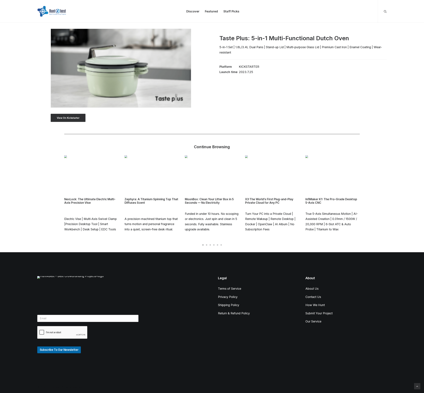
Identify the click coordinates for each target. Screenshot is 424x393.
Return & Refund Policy (234, 313)
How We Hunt (315, 305)
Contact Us (313, 297)
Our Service (313, 321)
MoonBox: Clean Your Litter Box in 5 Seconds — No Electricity (209, 201)
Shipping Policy (228, 305)
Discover (192, 11)
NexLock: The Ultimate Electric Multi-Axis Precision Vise (89, 201)
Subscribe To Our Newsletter (59, 349)
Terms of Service (229, 288)
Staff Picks (231, 11)
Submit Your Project (319, 313)
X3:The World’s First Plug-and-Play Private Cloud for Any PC (269, 201)
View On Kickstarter (68, 117)
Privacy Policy (228, 297)
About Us (311, 288)
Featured (211, 11)
